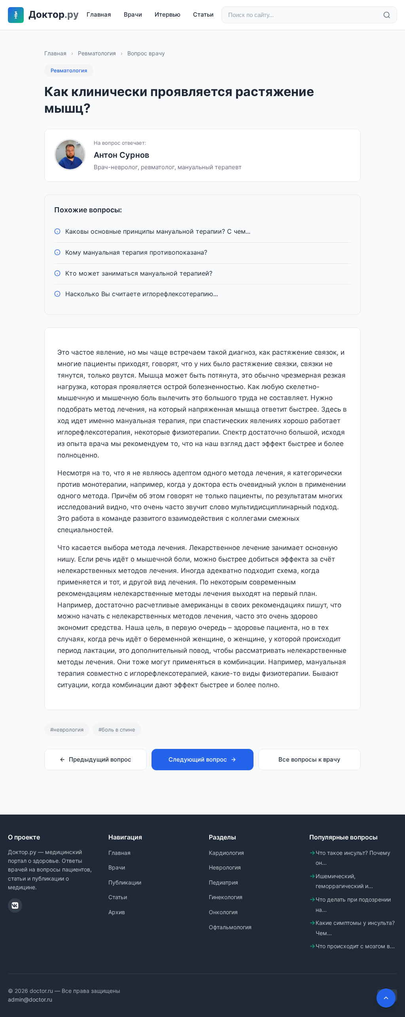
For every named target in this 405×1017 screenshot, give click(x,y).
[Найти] (387, 15)
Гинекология (225, 897)
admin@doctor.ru (30, 999)
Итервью (167, 14)
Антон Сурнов (121, 155)
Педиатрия (223, 882)
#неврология (66, 729)
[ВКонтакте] (15, 905)
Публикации (124, 882)
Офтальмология (230, 927)
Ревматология (97, 53)
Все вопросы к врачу (309, 759)
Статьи (203, 14)
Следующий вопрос (197, 759)
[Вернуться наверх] (386, 998)
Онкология (223, 912)
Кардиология (226, 852)
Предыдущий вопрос (100, 759)
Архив (116, 912)
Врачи (133, 14)
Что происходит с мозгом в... (355, 946)
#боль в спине (116, 729)
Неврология (225, 867)
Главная (99, 14)
